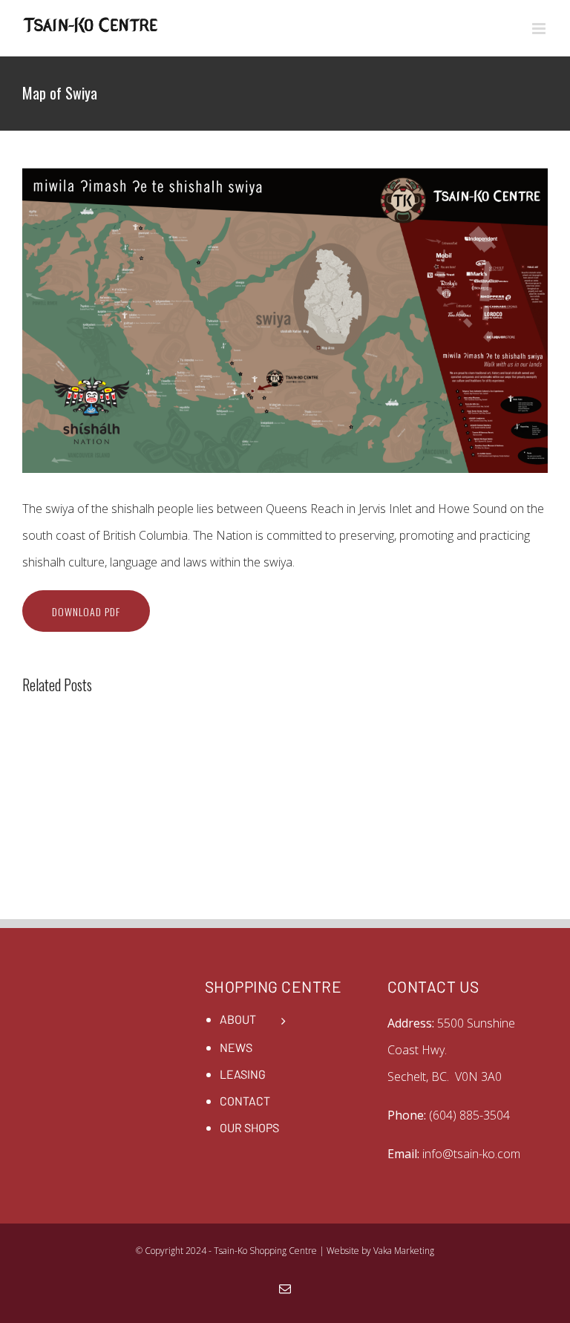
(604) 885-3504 (469, 1115)
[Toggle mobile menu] (540, 28)
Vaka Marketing (403, 1250)
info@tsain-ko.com (471, 1154)
